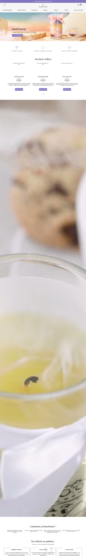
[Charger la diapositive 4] (44, 42)
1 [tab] (42, 93)
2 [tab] (43, 93)
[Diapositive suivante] (47, 42)
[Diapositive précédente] (38, 42)
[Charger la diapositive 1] (40, 42)
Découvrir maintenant (17, 35)
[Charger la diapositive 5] (45, 42)
